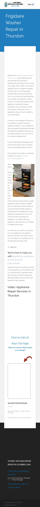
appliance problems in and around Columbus (21, 260)
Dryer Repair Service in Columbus (19, 417)
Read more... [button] (13, 247)
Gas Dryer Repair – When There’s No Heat (19, 411)
